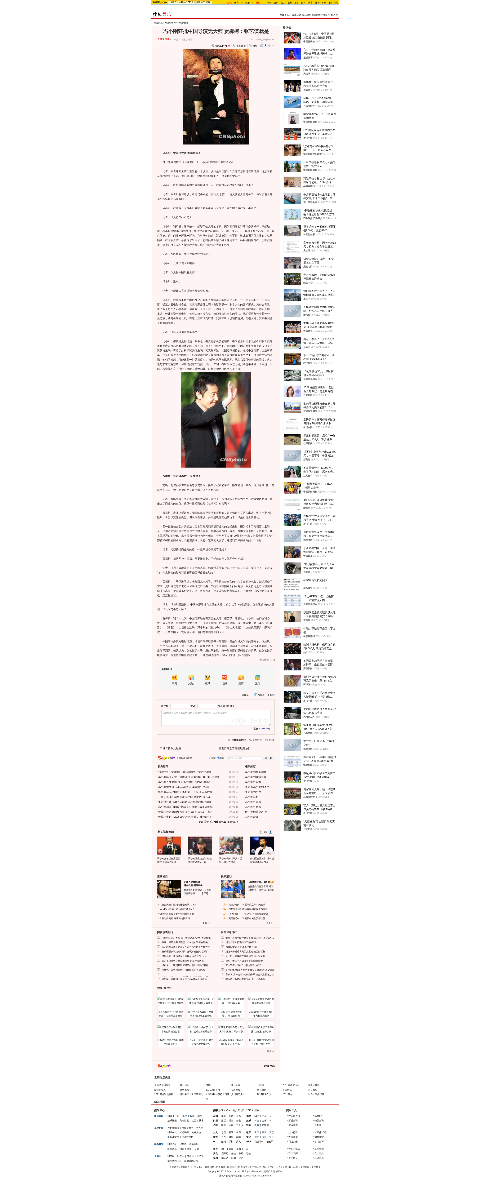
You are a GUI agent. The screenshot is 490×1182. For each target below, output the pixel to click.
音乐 (192, 1116)
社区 (194, 1120)
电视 (184, 1116)
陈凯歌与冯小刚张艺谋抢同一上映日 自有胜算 (185, 791)
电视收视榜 (187, 1137)
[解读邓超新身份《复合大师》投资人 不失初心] (231, 1029)
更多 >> (206, 923)
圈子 (223, 1149)
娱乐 (247, 2)
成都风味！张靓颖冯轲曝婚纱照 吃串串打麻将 (185, 965)
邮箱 (231, 1149)
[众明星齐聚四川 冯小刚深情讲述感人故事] (262, 845)
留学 (264, 1132)
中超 (264, 1116)
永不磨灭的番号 (162, 1085)
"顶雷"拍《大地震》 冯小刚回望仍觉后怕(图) (184, 772)
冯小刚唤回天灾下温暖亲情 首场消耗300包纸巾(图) (188, 777)
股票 (223, 1120)
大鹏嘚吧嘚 (173, 1127)
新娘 (231, 1132)
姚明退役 (184, 1089)
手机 (231, 1141)
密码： (193, 706)
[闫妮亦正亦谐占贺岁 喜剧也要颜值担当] (171, 1029)
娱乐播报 (172, 1120)
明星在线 (172, 1132)
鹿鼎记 (224, 1153)
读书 (256, 1137)
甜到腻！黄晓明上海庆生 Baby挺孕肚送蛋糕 (184, 979)
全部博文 (316, 1167)
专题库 (190, 1156)
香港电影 (193, 1144)
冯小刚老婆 (251, 816)
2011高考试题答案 (163, 1094)
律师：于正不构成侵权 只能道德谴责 (244, 960)
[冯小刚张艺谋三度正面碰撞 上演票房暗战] (169, 845)
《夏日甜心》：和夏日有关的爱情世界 (245, 918)
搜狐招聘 (209, 1167)
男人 (238, 1141)
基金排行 (319, 1116)
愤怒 (224, 683)
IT (264, 2)
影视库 (180, 1156)
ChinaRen (180, 2)
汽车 (269, 2)
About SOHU (269, 1167)
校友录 (269, 1141)
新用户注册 (229, 705)
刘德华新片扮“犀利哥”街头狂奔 (241, 942)
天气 (223, 1137)
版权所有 (278, 1171)
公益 (231, 1116)
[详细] (205, 893)
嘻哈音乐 (172, 1149)
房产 (276, 2)
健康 (231, 1137)
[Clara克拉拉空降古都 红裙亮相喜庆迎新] (261, 1001)
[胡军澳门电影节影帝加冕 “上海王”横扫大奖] (261, 1029)
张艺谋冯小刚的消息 (257, 787)
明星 (169, 1116)
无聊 (257, 683)
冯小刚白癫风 (253, 801)
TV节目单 (293, 1153)
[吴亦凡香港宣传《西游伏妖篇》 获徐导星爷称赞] (171, 1001)
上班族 (260, 1085)
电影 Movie (171, 22)
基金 (238, 1120)
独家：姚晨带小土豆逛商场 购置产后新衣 (183, 960)
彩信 (248, 1153)
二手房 (239, 1125)
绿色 (271, 1137)
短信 (233, 1153)
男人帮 (334, 14)
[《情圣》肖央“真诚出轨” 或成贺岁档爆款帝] (201, 1029)
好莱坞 (183, 1144)
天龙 (215, 1153)
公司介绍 (282, 1167)
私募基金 (235, 1089)
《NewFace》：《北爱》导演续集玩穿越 (247, 914)
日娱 (196, 1149)
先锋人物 (196, 1132)
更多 (269, 695)
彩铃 (241, 1153)
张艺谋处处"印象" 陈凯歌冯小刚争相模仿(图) (184, 801)
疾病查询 (293, 1137)
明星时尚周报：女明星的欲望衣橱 (176, 914)
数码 (223, 1141)
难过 (191, 683)
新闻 (215, 1116)
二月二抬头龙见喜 (170, 748)
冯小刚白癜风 (253, 806)
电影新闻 (183, 22)
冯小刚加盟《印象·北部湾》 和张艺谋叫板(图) (185, 806)
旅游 (215, 1137)
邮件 (303, 2)
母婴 (223, 1132)
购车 (223, 1125)
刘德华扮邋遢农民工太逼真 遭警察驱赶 (245, 951)
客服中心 (231, 1167)
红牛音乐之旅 (294, 14)
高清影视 (184, 1120)
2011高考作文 (264, 1094)
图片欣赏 (319, 1137)
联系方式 (242, 1167)
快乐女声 (235, 1085)
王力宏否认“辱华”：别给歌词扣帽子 (243, 965)
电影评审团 (173, 1137)
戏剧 (199, 1116)
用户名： (165, 706)
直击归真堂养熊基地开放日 (235, 748)
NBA (256, 1116)
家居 (231, 1125)
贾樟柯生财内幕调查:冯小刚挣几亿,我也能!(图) (185, 816)
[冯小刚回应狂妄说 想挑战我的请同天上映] (200, 845)
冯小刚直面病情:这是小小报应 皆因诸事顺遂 (184, 782)
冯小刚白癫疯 (253, 782)
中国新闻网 (186, 39)
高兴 (174, 683)
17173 (189, 2)
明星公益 (172, 1144)
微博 (317, 2)
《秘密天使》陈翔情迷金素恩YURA (177, 904)
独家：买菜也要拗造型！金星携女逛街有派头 (185, 942)
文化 (248, 1137)
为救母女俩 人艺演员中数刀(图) (241, 947)
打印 (255, 45)
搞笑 (241, 683)
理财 (231, 1120)
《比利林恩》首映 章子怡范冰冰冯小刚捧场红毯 (186, 937)
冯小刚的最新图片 (255, 772)
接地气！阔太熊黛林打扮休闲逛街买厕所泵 (183, 970)
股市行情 (293, 1132)
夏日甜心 (184, 1085)
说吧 (241, 1158)
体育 (236, 2)
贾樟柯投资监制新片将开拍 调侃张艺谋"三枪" (185, 811)
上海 (238, 1149)
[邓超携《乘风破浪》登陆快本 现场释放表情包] (201, 1001)
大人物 (199, 1127)
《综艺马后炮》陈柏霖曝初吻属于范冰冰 (247, 909)
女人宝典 (319, 1153)
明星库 (170, 1156)
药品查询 (319, 1120)
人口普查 (312, 1089)
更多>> (270, 1051)
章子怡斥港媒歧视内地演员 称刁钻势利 (245, 956)
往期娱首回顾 (191, 1160)
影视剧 (265, 1125)
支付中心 (198, 1167)
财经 (215, 1120)
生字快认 (293, 1158)
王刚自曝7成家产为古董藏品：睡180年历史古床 (249, 970)
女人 (283, 2)
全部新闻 (305, 1167)
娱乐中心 (159, 1110)
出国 (256, 1132)
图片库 (200, 1156)
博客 (310, 2)
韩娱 (189, 1149)
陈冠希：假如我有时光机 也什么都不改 (245, 979)
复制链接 (241, 45)
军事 (223, 1116)
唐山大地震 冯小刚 (256, 811)
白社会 (261, 695)
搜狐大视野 (314, 1085)
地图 (233, 1158)
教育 (248, 1132)
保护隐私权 (255, 1167)
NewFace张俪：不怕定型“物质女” (176, 909)
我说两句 (333, 2)
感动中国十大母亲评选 (191, 1094)
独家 (182, 1149)
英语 (271, 1132)
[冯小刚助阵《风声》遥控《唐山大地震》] (231, 845)
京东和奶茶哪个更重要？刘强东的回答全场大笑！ (187, 947)
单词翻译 (319, 1141)
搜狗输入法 (294, 1116)
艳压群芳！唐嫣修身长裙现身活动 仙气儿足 (184, 956)
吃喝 (238, 1137)
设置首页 (174, 1167)
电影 (177, 1116)
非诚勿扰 (287, 1089)
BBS (324, 2)
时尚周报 (184, 1132)
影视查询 (293, 1120)
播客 (296, 2)
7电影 (209, 1085)
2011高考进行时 (291, 1085)
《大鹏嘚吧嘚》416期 (258, 882)
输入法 (224, 1158)
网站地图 (293, 1167)
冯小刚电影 (251, 796)
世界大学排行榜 (316, 1094)
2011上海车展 (213, 1089)
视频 (289, 2)
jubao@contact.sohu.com (257, 1175)
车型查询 (319, 1149)
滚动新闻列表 (174, 1160)
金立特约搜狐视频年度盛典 (316, 14)
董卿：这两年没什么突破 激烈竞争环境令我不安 (249, 937)
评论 (238, 1116)
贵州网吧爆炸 (238, 1094)
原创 (264, 1137)
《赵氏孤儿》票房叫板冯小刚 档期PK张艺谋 (184, 796)
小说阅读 (319, 1158)
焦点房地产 (199, 2)
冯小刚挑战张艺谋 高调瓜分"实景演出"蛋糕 (183, 787)
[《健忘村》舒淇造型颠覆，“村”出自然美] (231, 1001)
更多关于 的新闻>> (218, 821)
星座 (238, 1132)
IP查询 (317, 1125)
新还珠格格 (160, 1089)
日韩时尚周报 (166, 918)
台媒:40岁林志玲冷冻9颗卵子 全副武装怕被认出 (249, 974)
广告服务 (220, 1167)
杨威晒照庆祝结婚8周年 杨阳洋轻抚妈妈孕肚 (184, 951)
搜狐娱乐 (158, 22)
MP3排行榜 (320, 1132)
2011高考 (287, 1094)
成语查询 (293, 1125)
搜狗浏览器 (294, 1149)
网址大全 (293, 1141)
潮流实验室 (187, 1127)
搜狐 (172, 2)
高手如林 (261, 1089)
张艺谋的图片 (253, 791)
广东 (246, 1149)
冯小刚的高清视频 (255, 777)
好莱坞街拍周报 (182, 918)
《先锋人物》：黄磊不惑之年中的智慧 (245, 904)
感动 (207, 683)
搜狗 (208, 2)
